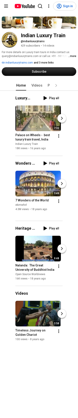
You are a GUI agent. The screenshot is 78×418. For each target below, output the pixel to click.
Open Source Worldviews (30, 274)
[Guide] (6, 6)
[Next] (61, 118)
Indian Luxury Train (26, 144)
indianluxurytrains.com (19, 62)
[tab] (21, 85)
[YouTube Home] (24, 6)
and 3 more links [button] (44, 62)
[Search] (40, 6)
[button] (56, 85)
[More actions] (58, 136)
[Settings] (48, 6)
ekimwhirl (21, 204)
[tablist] (39, 85)
